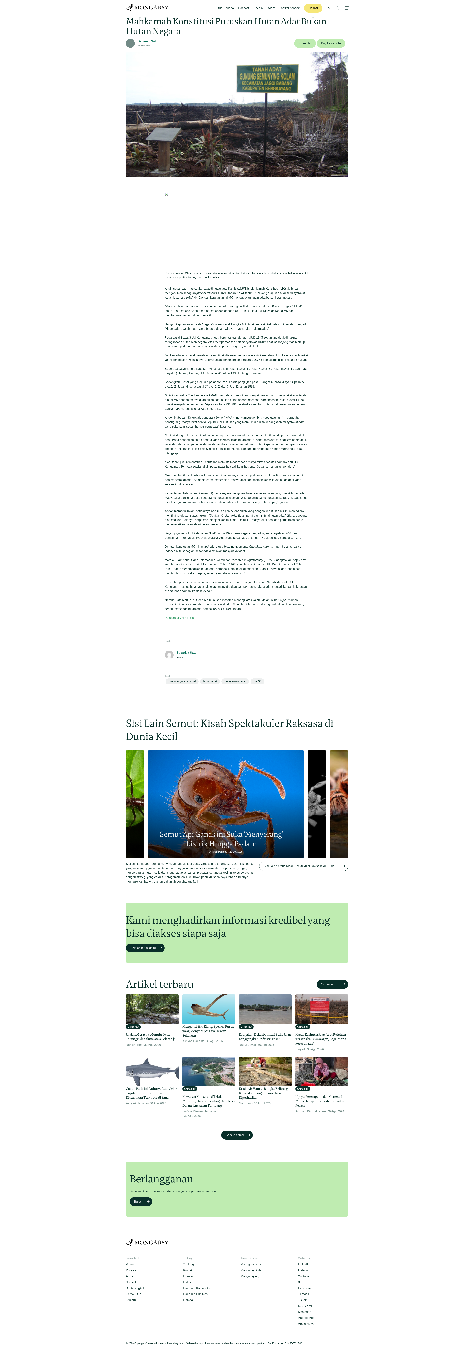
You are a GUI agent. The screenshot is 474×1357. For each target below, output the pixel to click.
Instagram (304, 1270)
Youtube (303, 1276)
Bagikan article (331, 43)
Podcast (243, 8)
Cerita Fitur (133, 1294)
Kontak (188, 1270)
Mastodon (304, 1311)
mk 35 (257, 681)
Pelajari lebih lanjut (143, 947)
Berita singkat (135, 1288)
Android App (306, 1317)
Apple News (306, 1323)
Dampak (188, 1300)
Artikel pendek (290, 8)
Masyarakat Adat (235, 681)
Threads (303, 1294)
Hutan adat (210, 681)
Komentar (305, 43)
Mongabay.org (250, 1276)
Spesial (258, 8)
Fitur (219, 8)
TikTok (302, 1300)
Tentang (188, 1264)
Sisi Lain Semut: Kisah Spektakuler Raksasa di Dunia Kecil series (306, 866)
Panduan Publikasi (195, 1294)
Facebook (304, 1288)
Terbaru (131, 1300)
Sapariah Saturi (148, 41)
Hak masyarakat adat (182, 681)
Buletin (138, 1201)
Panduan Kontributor (197, 1288)
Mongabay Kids (251, 1270)
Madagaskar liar (251, 1264)
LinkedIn (303, 1264)
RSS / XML (305, 1306)
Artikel (272, 8)
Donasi (313, 8)
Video (230, 8)
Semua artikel (330, 984)
